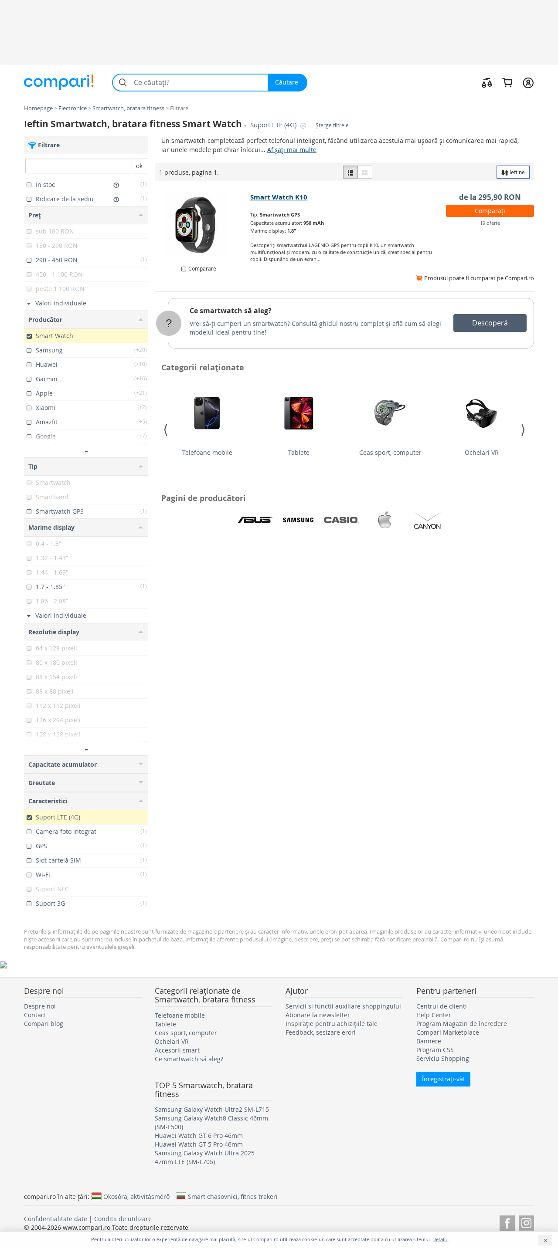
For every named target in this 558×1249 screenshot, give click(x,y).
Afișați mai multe (291, 150)
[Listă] (350, 172)
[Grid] (364, 172)
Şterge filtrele (332, 125)
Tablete (299, 452)
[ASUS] (255, 520)
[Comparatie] (487, 82)
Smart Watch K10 (278, 197)
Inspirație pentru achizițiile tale (332, 1023)
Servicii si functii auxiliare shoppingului (343, 1006)
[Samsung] (298, 520)
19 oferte (490, 223)
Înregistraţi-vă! (443, 1079)
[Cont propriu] (528, 82)
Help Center (433, 1015)
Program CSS (435, 1050)
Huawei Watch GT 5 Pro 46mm (199, 1144)
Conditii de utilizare (123, 1219)
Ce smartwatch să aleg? (231, 310)
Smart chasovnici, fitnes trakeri (233, 1196)
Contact (35, 1015)
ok (139, 166)
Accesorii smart (177, 1050)
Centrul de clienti (441, 1006)
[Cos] (507, 82)
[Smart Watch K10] (203, 224)
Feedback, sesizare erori (321, 1032)
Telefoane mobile (207, 452)
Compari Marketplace (447, 1032)
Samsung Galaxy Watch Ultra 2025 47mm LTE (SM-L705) (205, 1157)
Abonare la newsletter (318, 1015)
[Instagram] (526, 1222)
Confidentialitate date (55, 1219)
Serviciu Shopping (442, 1058)
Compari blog (43, 1023)
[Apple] (384, 520)
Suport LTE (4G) (274, 125)
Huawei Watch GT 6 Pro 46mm (199, 1135)
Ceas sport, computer (390, 452)
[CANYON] (427, 520)
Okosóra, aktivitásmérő (136, 1196)
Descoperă (490, 323)
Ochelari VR (482, 452)
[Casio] (341, 520)
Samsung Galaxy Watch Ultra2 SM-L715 (212, 1109)
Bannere (428, 1041)
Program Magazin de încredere (461, 1023)
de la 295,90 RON (490, 197)
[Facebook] (507, 1222)
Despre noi (40, 1006)
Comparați (490, 210)
